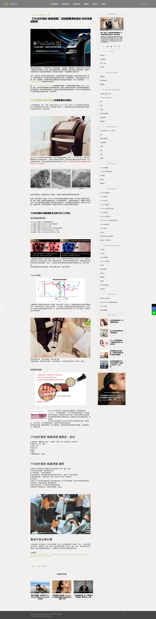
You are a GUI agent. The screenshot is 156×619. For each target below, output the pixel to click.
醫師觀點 (102, 84)
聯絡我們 (104, 4)
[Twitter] (39, 566)
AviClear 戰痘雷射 (105, 193)
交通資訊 (43, 614)
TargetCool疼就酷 (105, 261)
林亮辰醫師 (103, 59)
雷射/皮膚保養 (65, 4)
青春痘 (101, 158)
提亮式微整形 (103, 269)
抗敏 (101, 101)
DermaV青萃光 (104, 200)
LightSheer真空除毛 (105, 216)
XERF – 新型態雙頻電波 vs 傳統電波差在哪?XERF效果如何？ (116, 342)
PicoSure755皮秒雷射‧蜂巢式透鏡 (42, 86)
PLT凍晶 (102, 253)
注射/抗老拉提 (76, 4)
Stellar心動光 (103, 228)
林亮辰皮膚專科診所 (35, 614)
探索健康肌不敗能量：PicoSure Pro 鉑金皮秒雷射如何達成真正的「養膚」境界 (61, 597)
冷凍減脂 (102, 175)
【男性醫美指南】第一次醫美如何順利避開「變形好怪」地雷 (83, 596)
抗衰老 (48, 14)
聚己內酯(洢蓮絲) (104, 285)
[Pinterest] (42, 566)
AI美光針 (102, 249)
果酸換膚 (102, 277)
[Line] (154, 313)
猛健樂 (101, 179)
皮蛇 (101, 154)
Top (125, 614)
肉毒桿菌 (102, 289)
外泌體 (101, 265)
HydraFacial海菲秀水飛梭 (106, 208)
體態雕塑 (86, 4)
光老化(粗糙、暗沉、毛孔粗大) (108, 130)
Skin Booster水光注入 (106, 97)
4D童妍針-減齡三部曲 (105, 93)
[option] (112, 389)
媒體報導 (102, 76)
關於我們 (95, 4)
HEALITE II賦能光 (104, 204)
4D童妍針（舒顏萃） (105, 298)
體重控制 (102, 121)
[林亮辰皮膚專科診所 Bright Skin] (10, 4)
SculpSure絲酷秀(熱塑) (106, 171)
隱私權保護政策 (47, 616)
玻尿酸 (101, 281)
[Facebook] (37, 566)
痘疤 (101, 150)
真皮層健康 (103, 117)
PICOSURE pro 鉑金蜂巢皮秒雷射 (38, 14)
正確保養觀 (103, 142)
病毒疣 (101, 146)
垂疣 (101, 134)
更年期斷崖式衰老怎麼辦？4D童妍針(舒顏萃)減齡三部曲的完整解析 (116, 352)
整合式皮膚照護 (104, 113)
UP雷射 (102, 232)
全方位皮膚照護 (54, 4)
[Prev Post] (1, 309)
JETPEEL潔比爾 (104, 212)
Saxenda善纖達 (104, 167)
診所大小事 (103, 63)
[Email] (45, 566)
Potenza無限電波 (104, 224)
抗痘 (101, 105)
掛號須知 (102, 55)
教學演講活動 (103, 80)
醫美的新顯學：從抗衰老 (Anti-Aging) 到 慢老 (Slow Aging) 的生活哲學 (40, 597)
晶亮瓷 (101, 273)
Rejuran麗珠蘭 (104, 257)
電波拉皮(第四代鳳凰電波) (106, 236)
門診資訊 (102, 67)
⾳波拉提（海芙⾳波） (105, 240)
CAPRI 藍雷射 (103, 196)
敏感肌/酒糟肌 (103, 138)
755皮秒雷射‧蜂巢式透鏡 (41, 100)
